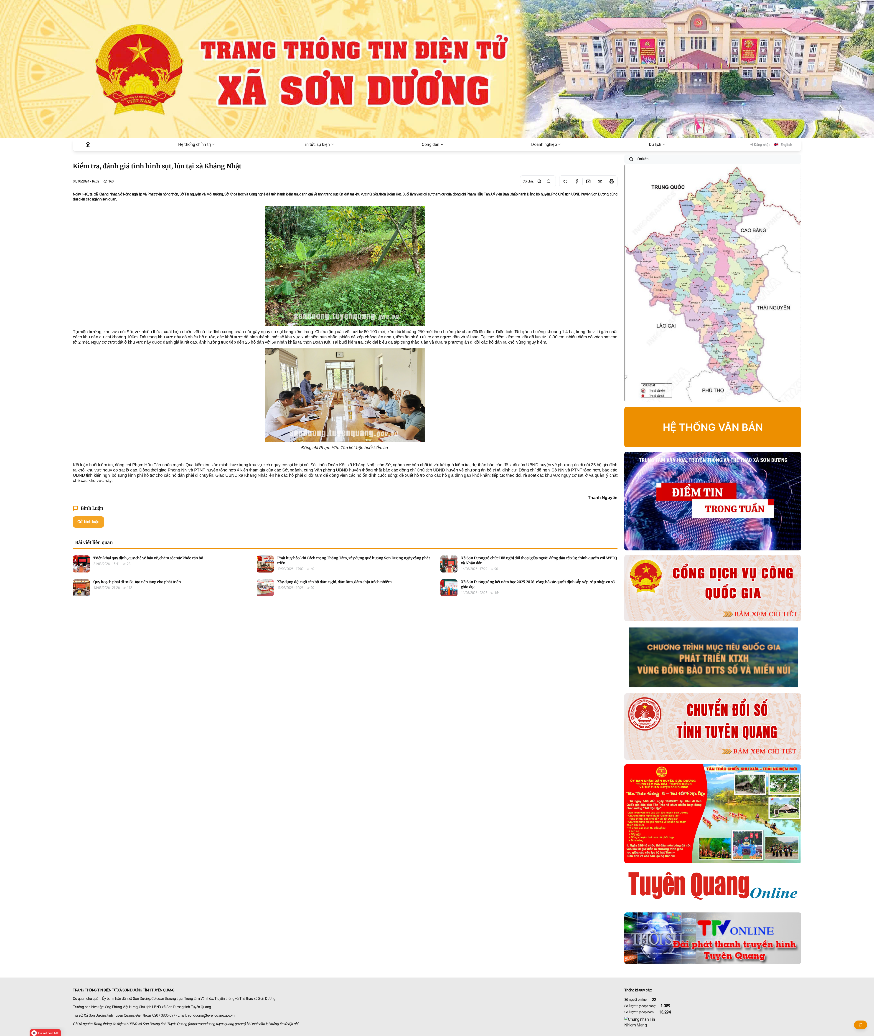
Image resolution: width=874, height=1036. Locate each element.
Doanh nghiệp (544, 144)
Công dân (431, 144)
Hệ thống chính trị (194, 144)
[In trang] (611, 181)
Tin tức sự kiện (316, 144)
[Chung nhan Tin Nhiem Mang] (712, 1022)
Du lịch (655, 144)
